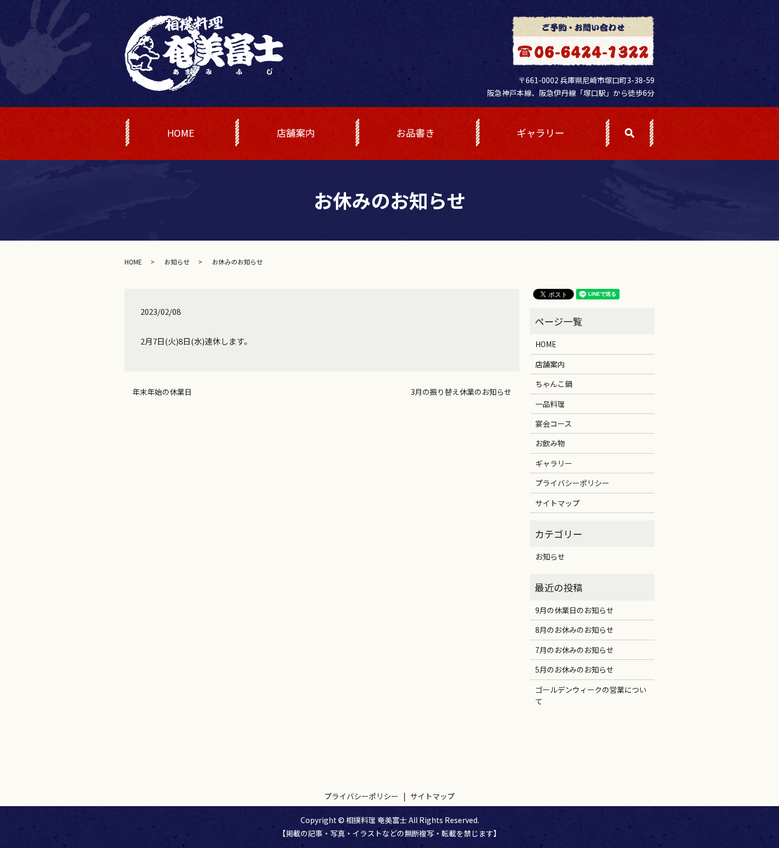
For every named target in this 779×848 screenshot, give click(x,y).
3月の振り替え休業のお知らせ (461, 392)
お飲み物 (550, 443)
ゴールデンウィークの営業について (591, 695)
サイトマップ (557, 503)
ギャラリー (540, 132)
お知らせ (177, 261)
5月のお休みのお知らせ (574, 669)
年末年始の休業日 (162, 392)
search (641, 134)
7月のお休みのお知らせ (574, 649)
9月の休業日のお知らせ (574, 610)
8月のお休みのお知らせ (574, 629)
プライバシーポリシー (572, 483)
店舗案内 (296, 132)
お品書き (415, 132)
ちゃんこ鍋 (553, 383)
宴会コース (553, 423)
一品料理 (550, 404)
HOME (180, 132)
